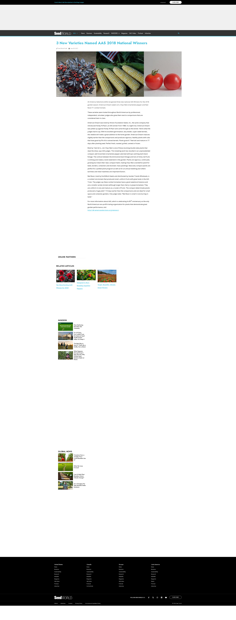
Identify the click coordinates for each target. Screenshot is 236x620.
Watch (152, 581)
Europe (121, 564)
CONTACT (163, 2)
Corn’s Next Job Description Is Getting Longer (69, 2)
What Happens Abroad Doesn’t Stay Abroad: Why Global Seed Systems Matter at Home (79, 355)
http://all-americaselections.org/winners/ (103, 210)
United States (58, 564)
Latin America (155, 564)
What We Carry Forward (78, 467)
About (56, 603)
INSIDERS (114, 33)
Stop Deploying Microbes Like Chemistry (78, 326)
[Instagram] (157, 597)
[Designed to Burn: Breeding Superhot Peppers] (86, 280)
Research (106, 33)
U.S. (74, 33)
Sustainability (98, 33)
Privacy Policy (78, 603)
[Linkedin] (161, 597)
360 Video (132, 33)
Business (89, 33)
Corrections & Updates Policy (92, 603)
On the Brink (90, 586)
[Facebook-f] (148, 597)
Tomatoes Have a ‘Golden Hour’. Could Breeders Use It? (80, 457)
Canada (89, 564)
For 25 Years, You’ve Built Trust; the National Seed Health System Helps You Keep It (79, 336)
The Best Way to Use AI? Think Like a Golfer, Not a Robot (80, 345)
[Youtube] (166, 597)
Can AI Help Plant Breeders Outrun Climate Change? (79, 476)
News (83, 33)
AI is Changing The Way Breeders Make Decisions (80, 485)
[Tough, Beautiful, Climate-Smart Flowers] (107, 282)
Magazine (124, 33)
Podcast (140, 33)
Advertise (148, 33)
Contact (70, 603)
